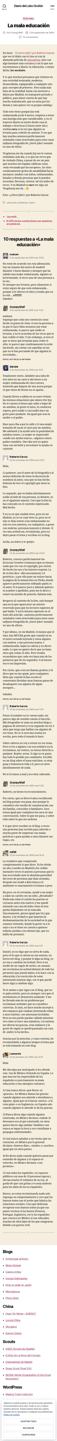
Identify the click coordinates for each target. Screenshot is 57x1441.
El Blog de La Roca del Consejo (23, 1355)
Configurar (28, 1434)
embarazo (23, 202)
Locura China (13, 1320)
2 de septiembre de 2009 (41, 32)
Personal (28, 18)
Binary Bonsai (13, 1265)
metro (32, 202)
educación (12, 202)
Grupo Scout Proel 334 (18, 1368)
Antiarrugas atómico (17, 1258)
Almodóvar (33, 60)
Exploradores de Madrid (19, 1361)
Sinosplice (11, 1326)
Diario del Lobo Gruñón (28, 5)
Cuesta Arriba (13, 1271)
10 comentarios (30, 37)
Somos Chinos (14, 1333)
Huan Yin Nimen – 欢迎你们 (21, 1313)
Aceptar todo (29, 1421)
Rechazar (28, 1428)
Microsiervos (13, 1291)
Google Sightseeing (16, 1278)
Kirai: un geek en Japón (18, 1285)
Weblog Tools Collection (19, 1394)
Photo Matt (12, 1298)
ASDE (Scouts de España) (20, 1348)
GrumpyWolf (16, 32)
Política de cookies (11, 1414)
